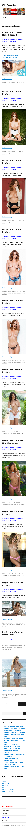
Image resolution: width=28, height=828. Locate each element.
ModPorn (4, 781)
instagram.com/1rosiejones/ (10, 55)
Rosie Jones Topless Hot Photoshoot (12, 441)
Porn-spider (5, 783)
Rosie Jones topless (14, 153)
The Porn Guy (6, 820)
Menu (4, 17)
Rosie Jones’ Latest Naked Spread (12, 33)
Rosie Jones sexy (6, 153)
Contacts (4, 813)
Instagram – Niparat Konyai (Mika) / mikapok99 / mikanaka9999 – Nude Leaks (14, 740)
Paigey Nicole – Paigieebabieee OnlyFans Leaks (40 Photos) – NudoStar (12, 750)
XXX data (4, 787)
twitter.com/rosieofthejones (10, 57)
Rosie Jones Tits (14, 504)
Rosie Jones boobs (7, 575)
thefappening (7, 82)
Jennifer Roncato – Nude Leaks (12, 730)
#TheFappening (9, 5)
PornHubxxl (5, 785)
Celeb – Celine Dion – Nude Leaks (13, 726)
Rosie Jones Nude (15, 84)
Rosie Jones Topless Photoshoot (12, 633)
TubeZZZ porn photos (8, 791)
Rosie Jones (21, 82)
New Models (5, 810)
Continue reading (7, 78)
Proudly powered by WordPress (18, 825)
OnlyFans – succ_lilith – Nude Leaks (14, 728)
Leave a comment (11, 505)
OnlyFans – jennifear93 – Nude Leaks (14, 732)
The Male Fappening (8, 789)
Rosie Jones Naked (6, 84)
